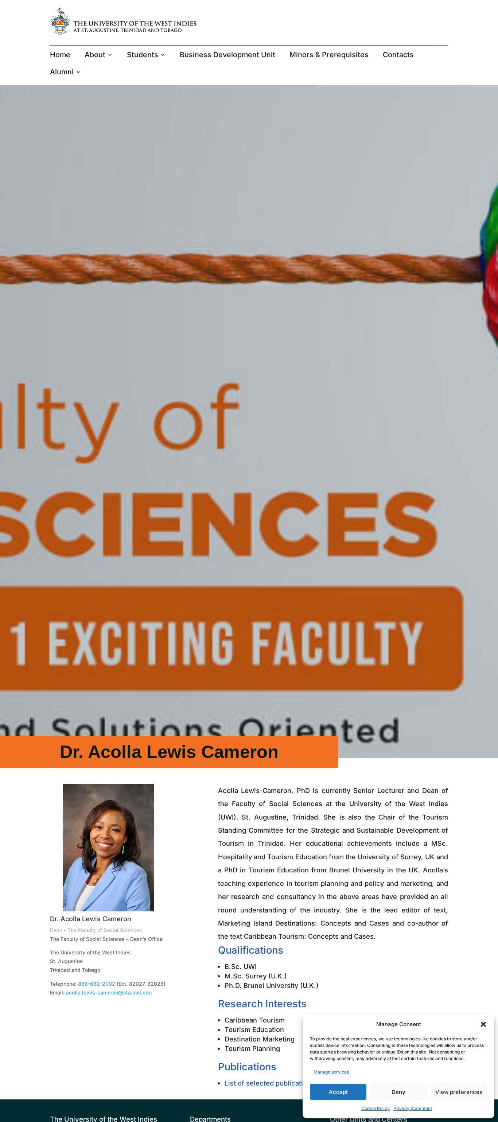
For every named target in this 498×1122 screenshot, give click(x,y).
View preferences (458, 1091)
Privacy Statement (412, 1108)
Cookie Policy (375, 1108)
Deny (398, 1091)
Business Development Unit (227, 55)
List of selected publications (270, 1083)
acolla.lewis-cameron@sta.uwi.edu (109, 992)
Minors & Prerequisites (329, 55)
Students (142, 55)
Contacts (398, 55)
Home (60, 55)
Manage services (331, 1072)
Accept (338, 1091)
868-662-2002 (96, 984)
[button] (483, 1024)
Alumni (62, 72)
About (95, 55)
